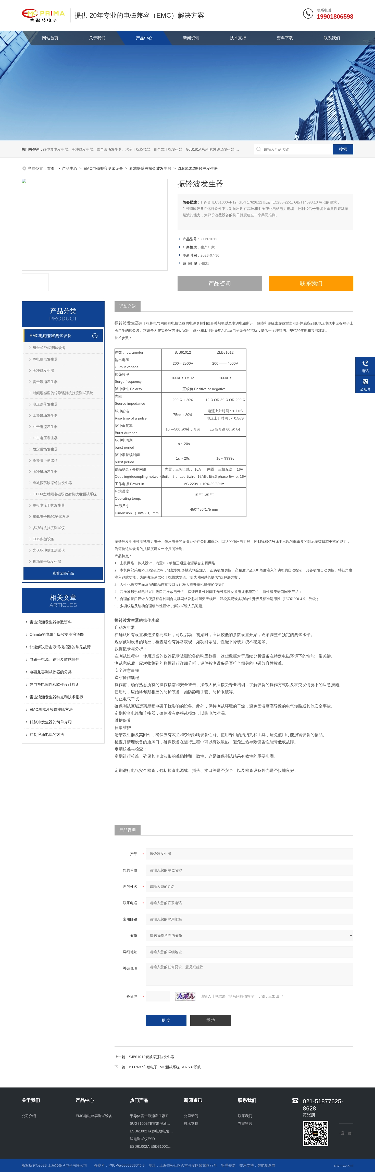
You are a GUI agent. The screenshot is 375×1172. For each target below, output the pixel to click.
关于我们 (97, 38)
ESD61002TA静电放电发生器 (151, 1131)
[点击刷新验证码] (185, 996)
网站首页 (50, 38)
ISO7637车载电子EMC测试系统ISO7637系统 (165, 1067)
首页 (51, 168)
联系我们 (332, 38)
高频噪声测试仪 (45, 460)
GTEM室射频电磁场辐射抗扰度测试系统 (65, 494)
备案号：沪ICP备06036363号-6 (119, 1165)
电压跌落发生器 (45, 404)
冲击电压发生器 (45, 438)
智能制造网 (266, 1165)
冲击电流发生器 (45, 427)
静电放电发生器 (45, 359)
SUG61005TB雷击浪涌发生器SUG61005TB (151, 1123)
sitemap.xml (343, 1165)
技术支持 (238, 38)
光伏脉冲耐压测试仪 (49, 550)
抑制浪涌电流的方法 (47, 734)
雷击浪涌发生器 (45, 382)
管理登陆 (228, 1165)
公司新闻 (191, 1116)
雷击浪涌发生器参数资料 (51, 622)
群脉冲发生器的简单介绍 (51, 722)
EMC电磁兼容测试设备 (103, 168)
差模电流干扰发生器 (49, 505)
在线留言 (245, 1123)
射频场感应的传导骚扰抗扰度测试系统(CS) (67, 393)
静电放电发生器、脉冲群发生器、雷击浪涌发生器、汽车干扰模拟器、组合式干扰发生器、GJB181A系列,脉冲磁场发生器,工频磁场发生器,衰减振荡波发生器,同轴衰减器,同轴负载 (183, 149)
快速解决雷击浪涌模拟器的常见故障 (60, 647)
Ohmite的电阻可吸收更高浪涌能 (57, 634)
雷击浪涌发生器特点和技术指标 (56, 697)
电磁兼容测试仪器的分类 (51, 672)
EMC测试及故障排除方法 (51, 709)
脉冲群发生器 (43, 370)
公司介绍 (29, 1116)
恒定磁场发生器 (45, 449)
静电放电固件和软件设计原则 (54, 684)
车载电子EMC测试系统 (51, 517)
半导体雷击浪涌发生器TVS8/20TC (151, 1116)
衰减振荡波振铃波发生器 (150, 168)
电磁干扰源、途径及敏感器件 (54, 659)
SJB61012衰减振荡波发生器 (151, 1057)
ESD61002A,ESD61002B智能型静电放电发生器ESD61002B (151, 1146)
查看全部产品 (63, 573)
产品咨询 (219, 283)
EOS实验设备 (43, 539)
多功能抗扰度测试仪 (49, 528)
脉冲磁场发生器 (45, 472)
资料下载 (285, 38)
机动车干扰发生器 (47, 561)
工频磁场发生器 (45, 415)
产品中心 (144, 38)
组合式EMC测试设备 (49, 348)
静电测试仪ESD (142, 1139)
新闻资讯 (191, 38)
